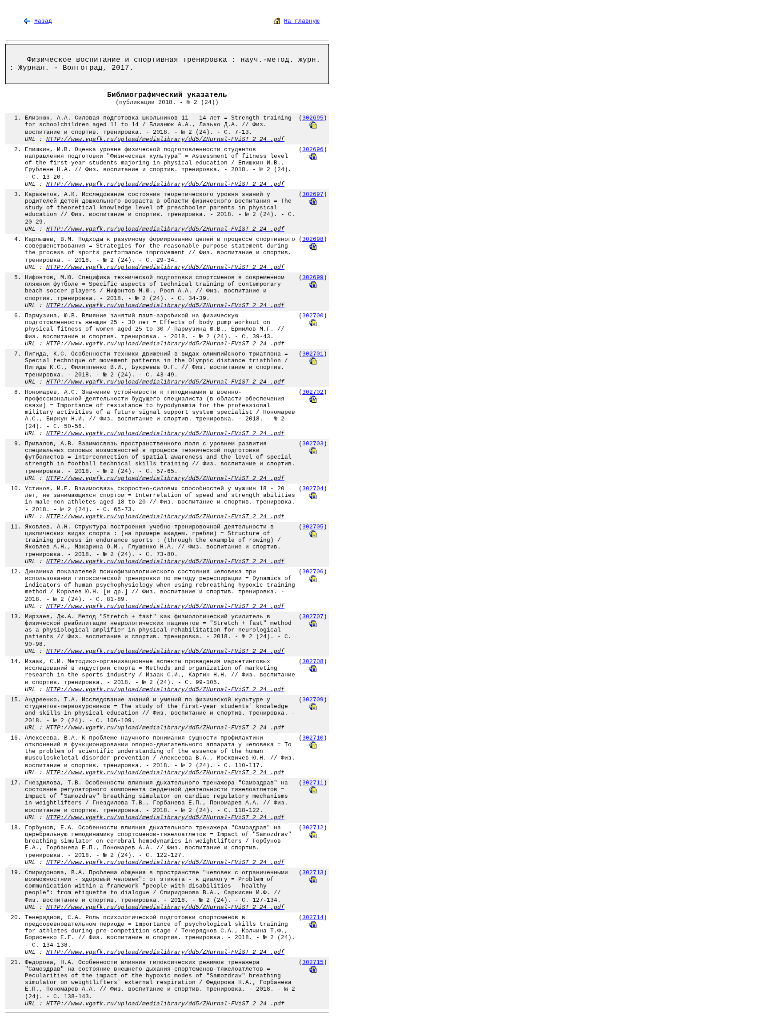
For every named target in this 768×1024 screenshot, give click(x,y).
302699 (313, 277)
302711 (313, 783)
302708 (313, 661)
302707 (313, 616)
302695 (313, 118)
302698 (313, 239)
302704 (313, 488)
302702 (313, 392)
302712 (313, 827)
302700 (313, 315)
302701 (313, 354)
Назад (43, 21)
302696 (313, 149)
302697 (313, 194)
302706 (313, 571)
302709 (313, 699)
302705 (313, 527)
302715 (313, 962)
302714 (313, 917)
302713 (313, 872)
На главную (302, 21)
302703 (313, 443)
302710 (313, 738)
